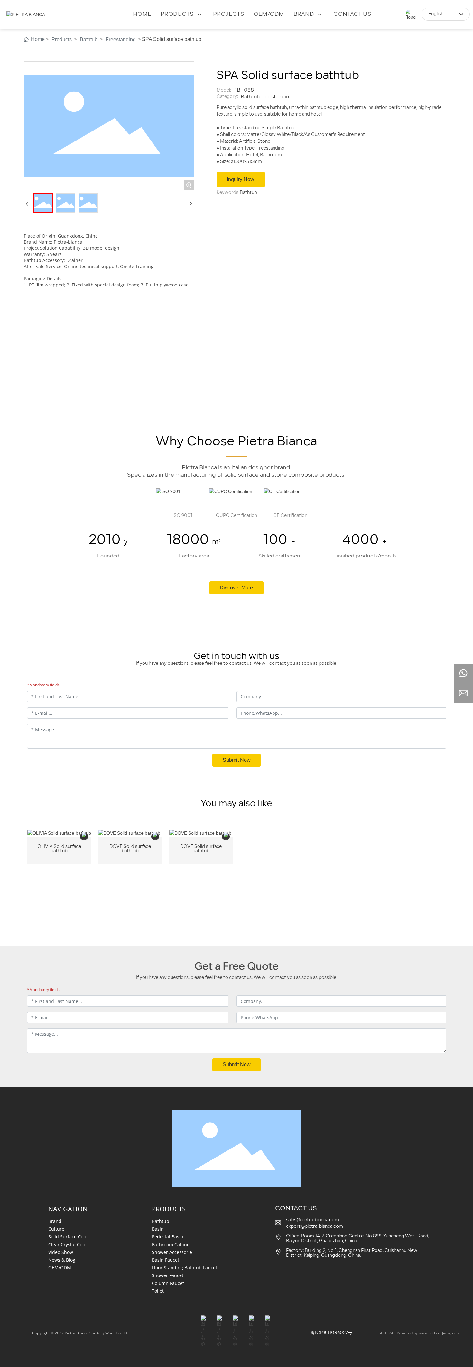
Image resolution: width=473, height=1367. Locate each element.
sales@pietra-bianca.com (312, 1220)
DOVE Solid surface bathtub (130, 849)
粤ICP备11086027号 (331, 1333)
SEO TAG (387, 1333)
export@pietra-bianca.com (314, 1226)
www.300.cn (429, 1333)
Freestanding (121, 39)
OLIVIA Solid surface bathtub (59, 849)
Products (61, 39)
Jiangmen (450, 1333)
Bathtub (88, 39)
